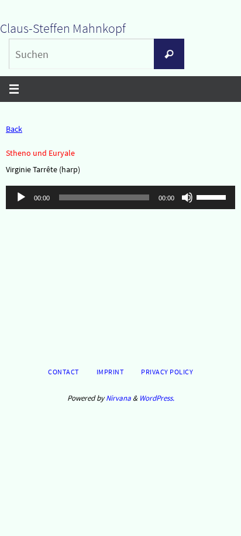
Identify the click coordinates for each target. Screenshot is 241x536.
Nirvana (118, 398)
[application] (120, 197)
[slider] (213, 196)
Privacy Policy (167, 371)
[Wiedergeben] (21, 197)
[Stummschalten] (187, 197)
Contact (63, 371)
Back (14, 129)
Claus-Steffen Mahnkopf (63, 28)
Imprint (110, 371)
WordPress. (156, 398)
